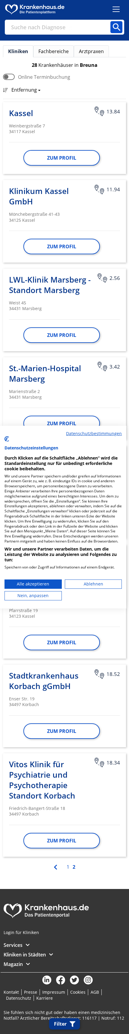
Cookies (78, 992)
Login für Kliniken (21, 932)
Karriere (44, 998)
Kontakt (11, 992)
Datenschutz (18, 998)
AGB (95, 992)
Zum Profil (61, 158)
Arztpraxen (91, 51)
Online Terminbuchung (44, 77)
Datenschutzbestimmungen (94, 433)
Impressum (53, 992)
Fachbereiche (53, 51)
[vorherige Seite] (56, 866)
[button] (24, 90)
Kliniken (18, 51)
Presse (30, 992)
